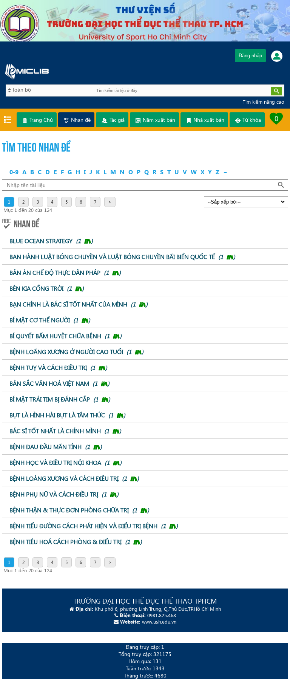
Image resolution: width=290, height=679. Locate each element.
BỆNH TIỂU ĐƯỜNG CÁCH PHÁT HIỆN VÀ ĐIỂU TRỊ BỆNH (93, 526)
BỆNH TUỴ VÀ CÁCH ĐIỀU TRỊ (58, 367)
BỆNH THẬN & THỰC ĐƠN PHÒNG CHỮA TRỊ (79, 510)
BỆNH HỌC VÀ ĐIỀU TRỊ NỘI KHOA (65, 462)
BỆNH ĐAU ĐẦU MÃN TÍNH (55, 447)
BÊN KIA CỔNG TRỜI (46, 288)
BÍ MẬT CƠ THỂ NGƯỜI (49, 320)
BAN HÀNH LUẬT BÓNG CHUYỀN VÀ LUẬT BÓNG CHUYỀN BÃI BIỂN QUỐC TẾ (122, 257)
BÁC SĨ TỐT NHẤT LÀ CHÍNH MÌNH (65, 431)
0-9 (14, 172)
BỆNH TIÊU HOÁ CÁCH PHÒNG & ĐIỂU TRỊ (75, 542)
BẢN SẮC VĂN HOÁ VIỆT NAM (59, 383)
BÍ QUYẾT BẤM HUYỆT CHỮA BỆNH (65, 336)
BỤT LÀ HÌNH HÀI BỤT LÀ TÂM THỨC (67, 415)
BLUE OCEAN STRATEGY (51, 241)
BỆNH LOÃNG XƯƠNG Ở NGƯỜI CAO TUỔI (76, 352)
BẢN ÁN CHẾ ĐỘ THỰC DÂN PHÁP (65, 272)
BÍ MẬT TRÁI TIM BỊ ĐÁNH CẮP (59, 399)
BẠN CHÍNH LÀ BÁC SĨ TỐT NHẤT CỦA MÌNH (78, 304)
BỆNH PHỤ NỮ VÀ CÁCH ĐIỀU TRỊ (64, 494)
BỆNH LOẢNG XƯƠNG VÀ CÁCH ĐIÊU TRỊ (74, 478)
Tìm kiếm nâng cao (263, 101)
